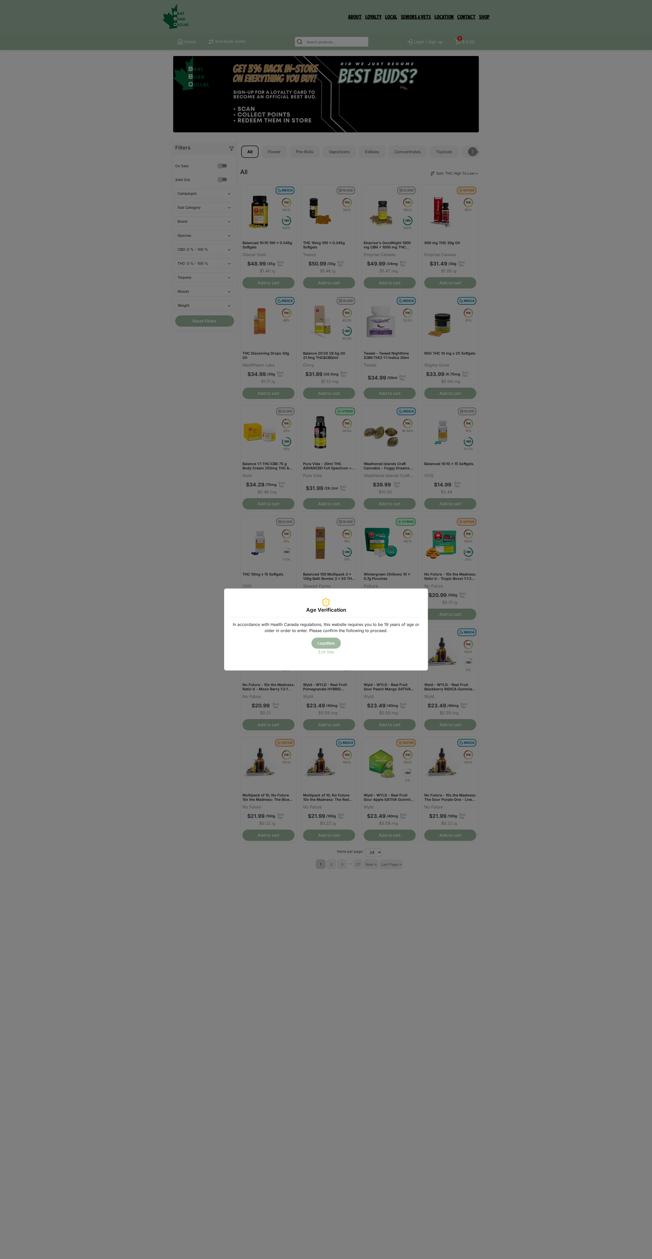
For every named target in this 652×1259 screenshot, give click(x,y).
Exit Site (326, 651)
